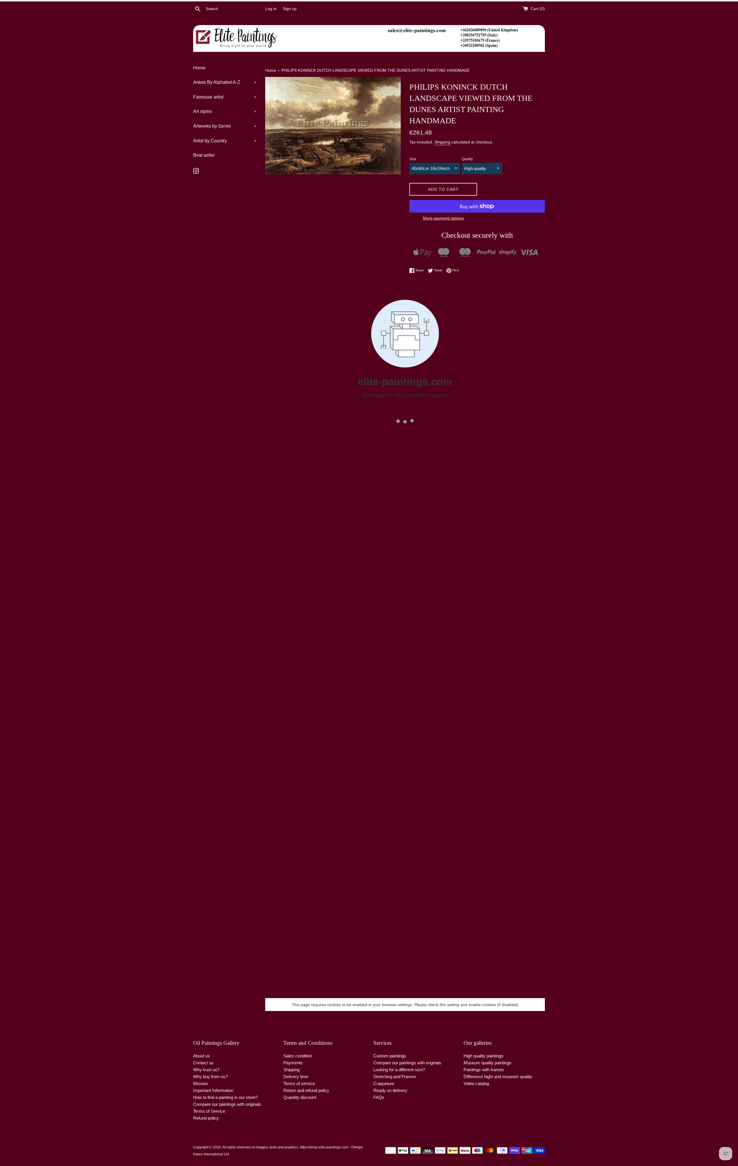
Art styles (225, 111)
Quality (467, 159)
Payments (293, 1062)
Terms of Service (209, 1111)
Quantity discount (299, 1097)
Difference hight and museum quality (498, 1076)
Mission (200, 1083)
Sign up (290, 9)
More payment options (443, 218)
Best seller (204, 155)
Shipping (442, 142)
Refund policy (206, 1118)
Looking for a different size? (399, 1069)
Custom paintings (389, 1055)
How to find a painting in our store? (225, 1097)
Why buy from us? (210, 1076)
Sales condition (297, 1055)
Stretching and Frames (394, 1076)
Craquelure (383, 1083)
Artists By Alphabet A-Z (225, 82)
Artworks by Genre (225, 126)
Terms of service (299, 1083)
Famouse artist (225, 97)
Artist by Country (225, 140)
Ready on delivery (390, 1090)
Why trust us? (206, 1069)
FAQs (378, 1097)
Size (412, 159)
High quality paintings (483, 1055)
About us (201, 1055)
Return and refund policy (306, 1090)
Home (199, 67)
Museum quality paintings (487, 1062)
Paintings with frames (484, 1069)
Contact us (203, 1062)
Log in (270, 9)
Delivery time (295, 1076)
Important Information (213, 1090)
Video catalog (476, 1083)
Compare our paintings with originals (227, 1104)
